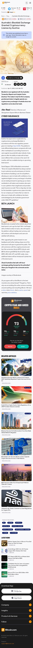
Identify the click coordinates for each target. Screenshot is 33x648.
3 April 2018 (16, 146)
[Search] (26, 2)
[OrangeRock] (11, 12)
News (3, 16)
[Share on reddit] (21, 84)
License (5, 533)
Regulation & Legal (8, 16)
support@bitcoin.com (7, 643)
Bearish (10, 346)
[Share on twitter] (18, 84)
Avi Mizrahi (8, 84)
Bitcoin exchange (17, 526)
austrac (10, 522)
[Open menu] (30, 2)
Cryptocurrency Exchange (23, 529)
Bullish (23, 346)
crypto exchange (7, 529)
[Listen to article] (3, 78)
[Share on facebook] (15, 84)
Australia (18, 522)
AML (4, 522)
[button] (21, 78)
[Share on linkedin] (24, 84)
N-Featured (14, 533)
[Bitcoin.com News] (6, 3)
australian (6, 526)
